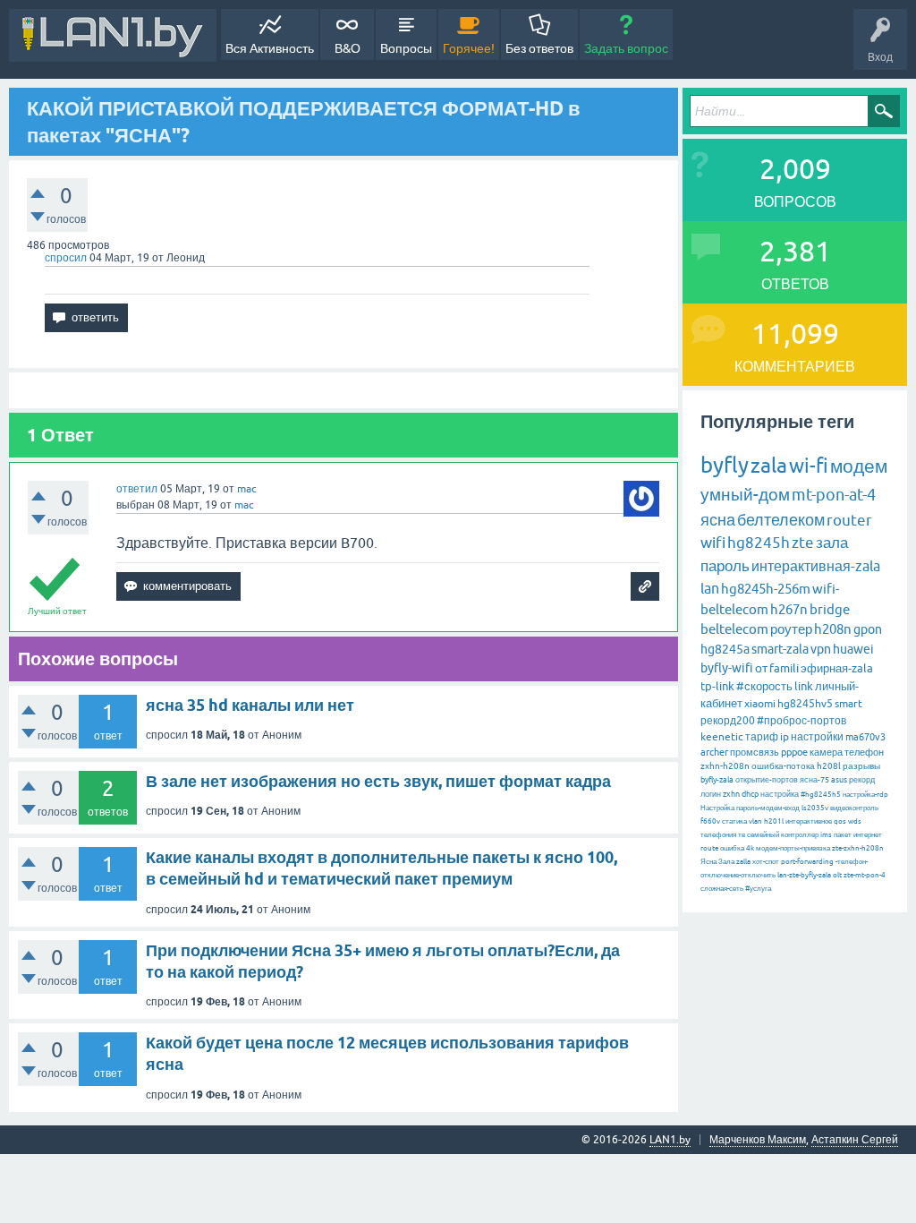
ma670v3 (865, 736)
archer (714, 752)
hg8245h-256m (765, 588)
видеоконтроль (854, 808)
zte (803, 543)
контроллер (799, 835)
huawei (853, 649)
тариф (761, 737)
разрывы (861, 766)
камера (826, 752)
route (709, 848)
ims (826, 835)
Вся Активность (269, 48)
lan (709, 588)
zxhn (731, 794)
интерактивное (808, 821)
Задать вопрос (626, 48)
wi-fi (808, 466)
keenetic (721, 737)
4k (750, 848)
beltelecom (734, 629)
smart (848, 703)
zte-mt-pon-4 (865, 875)
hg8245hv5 (805, 703)
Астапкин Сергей (854, 1139)
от (761, 668)
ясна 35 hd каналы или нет (250, 705)
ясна (717, 519)
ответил (136, 489)
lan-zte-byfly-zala (804, 875)
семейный (763, 835)
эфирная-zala (837, 668)
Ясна (708, 862)
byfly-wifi (726, 668)
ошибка (732, 848)
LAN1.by (670, 1139)
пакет (843, 835)
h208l (829, 766)
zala (769, 465)
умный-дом (745, 494)
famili (784, 668)
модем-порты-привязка (793, 848)
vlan (755, 821)
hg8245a (725, 649)
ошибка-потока (783, 766)
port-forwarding (807, 862)
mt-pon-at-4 (834, 494)
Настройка (717, 808)
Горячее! (469, 48)
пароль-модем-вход (768, 808)
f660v (710, 821)
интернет (867, 835)
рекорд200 (727, 720)
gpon (867, 629)
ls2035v (815, 808)
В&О (347, 48)
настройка (779, 794)
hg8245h (758, 543)
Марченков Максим (757, 1139)
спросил (66, 258)
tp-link (717, 686)
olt (837, 875)
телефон (864, 752)
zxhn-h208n (725, 766)
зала (832, 543)
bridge (830, 609)
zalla (743, 862)
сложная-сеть (721, 889)
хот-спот (765, 862)
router (849, 520)
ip (784, 737)
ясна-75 (814, 779)
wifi (712, 543)
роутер (791, 629)
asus (839, 779)
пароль (725, 566)
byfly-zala (717, 779)
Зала (726, 862)
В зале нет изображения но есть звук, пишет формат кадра (378, 781)
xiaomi (760, 703)
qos (840, 821)
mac (247, 489)
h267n (789, 609)
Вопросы (406, 48)
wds (854, 821)
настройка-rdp (865, 795)
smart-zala (780, 649)
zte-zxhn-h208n (858, 848)
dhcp (750, 794)
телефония (718, 835)
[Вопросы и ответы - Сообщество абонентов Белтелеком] (112, 35)
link (803, 686)
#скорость (764, 686)
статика (734, 821)
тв (741, 835)
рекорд (862, 779)
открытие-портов (766, 779)
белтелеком (781, 519)
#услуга (758, 889)
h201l (774, 821)
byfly (724, 465)
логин (710, 794)
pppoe (794, 752)
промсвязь (754, 752)
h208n (833, 629)
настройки (817, 737)
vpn (820, 649)
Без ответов (539, 48)
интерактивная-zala (815, 566)
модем (858, 465)
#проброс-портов (801, 720)
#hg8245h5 (821, 795)
